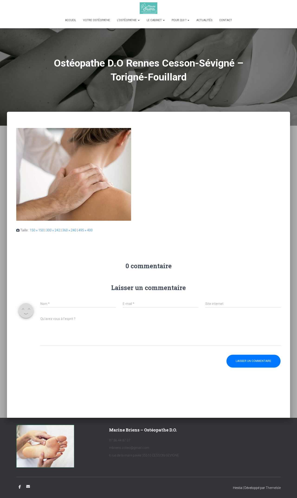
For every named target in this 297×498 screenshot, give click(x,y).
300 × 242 (53, 230)
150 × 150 (37, 230)
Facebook (19, 487)
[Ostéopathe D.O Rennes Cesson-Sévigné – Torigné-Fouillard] (73, 174)
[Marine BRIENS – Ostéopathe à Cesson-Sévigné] (148, 8)
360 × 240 (69, 230)
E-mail (28, 486)
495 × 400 (85, 230)
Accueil (70, 20)
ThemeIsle (273, 488)
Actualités (204, 20)
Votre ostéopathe (96, 20)
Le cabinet (154, 20)
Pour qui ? (179, 20)
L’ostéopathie (127, 20)
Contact (225, 20)
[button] (138, 20)
